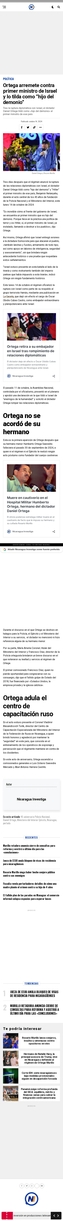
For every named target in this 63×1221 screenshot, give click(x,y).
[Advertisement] (31, 43)
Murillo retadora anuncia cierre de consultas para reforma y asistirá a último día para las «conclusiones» (29, 849)
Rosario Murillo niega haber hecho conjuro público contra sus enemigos (29, 873)
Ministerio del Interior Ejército (31, 820)
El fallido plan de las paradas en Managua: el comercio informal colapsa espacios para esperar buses (31, 896)
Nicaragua (51, 820)
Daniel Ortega (9, 820)
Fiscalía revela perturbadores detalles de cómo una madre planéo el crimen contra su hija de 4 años (29, 885)
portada (6, 823)
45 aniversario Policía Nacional (35, 817)
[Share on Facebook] (21, 127)
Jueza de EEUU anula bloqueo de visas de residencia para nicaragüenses (29, 862)
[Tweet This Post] (28, 127)
